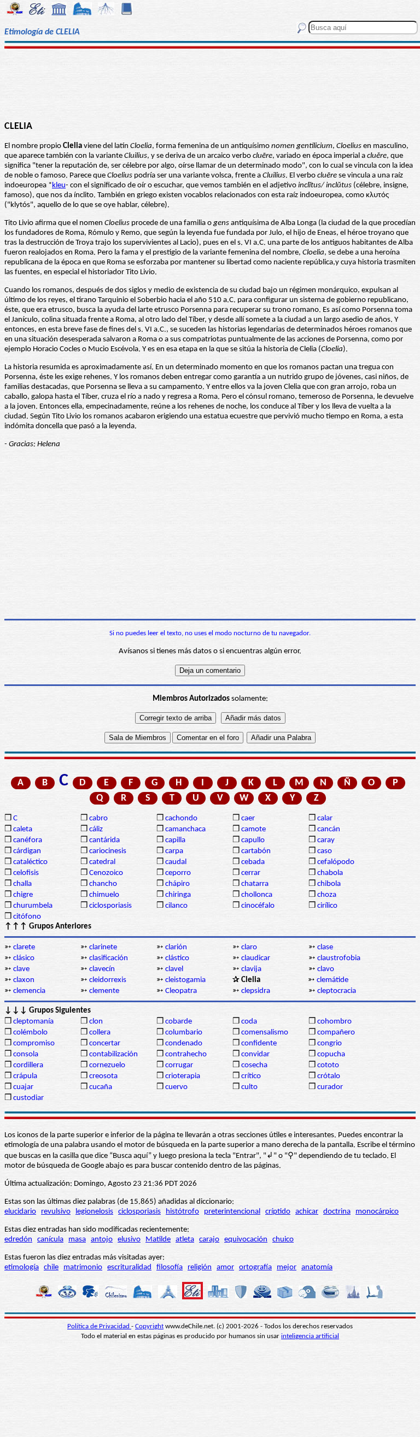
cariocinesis (107, 851)
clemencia (29, 991)
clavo (325, 969)
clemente (104, 991)
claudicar (255, 958)
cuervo (176, 1087)
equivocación (245, 1239)
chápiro (177, 884)
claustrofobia (338, 958)
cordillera (28, 1065)
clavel (174, 969)
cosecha (254, 1065)
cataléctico (30, 862)
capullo (253, 840)
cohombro (334, 1022)
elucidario (20, 1212)
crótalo (328, 1076)
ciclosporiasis (110, 906)
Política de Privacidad (99, 1326)
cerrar (250, 873)
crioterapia (182, 1076)
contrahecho (186, 1054)
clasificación (108, 958)
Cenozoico (106, 873)
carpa (174, 851)
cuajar (23, 1087)
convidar (255, 1054)
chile (51, 1267)
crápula (25, 1076)
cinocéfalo (258, 906)
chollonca (256, 895)
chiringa (178, 895)
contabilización (113, 1054)
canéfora (27, 840)
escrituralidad (129, 1267)
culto (249, 1087)
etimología (21, 1267)
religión (200, 1267)
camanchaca (185, 829)
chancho (103, 884)
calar (324, 818)
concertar (104, 1043)
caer (248, 818)
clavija (251, 969)
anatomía (316, 1267)
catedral (102, 862)
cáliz (96, 829)
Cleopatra (181, 991)
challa (22, 884)
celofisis (26, 873)
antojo (102, 1239)
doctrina (337, 1212)
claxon (23, 980)
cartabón (256, 851)
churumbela (32, 906)
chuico (283, 1239)
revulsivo (56, 1212)
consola (25, 1054)
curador (330, 1087)
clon (96, 1022)
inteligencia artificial (310, 1336)
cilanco (176, 906)
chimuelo (104, 895)
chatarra (255, 884)
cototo (328, 1065)
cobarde (178, 1022)
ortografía (255, 1267)
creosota (103, 1076)
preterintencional (232, 1212)
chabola (330, 873)
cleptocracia (336, 991)
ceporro (178, 873)
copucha (331, 1054)
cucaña (100, 1087)
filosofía (169, 1267)
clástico (177, 958)
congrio (329, 1043)
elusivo (129, 1239)
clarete (24, 947)
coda (249, 1022)
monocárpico (377, 1212)
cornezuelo (107, 1065)
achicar (306, 1212)
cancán (328, 829)
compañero (336, 1032)
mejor (286, 1267)
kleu (59, 185)
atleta (185, 1239)
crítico (251, 1076)
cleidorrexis (107, 980)
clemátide (332, 980)
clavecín (102, 969)
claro (249, 947)
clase (325, 947)
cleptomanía (33, 1022)
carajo (209, 1239)
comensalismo (264, 1032)
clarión (176, 947)
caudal (175, 862)
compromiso (34, 1043)
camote (253, 829)
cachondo (181, 818)
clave (21, 969)
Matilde (158, 1239)
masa (77, 1239)
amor (225, 1267)
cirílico (327, 906)
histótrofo (182, 1212)
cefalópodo (335, 862)
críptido (277, 1212)
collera (99, 1032)
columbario (183, 1032)
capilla (175, 840)
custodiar (28, 1098)
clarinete (103, 947)
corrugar (179, 1065)
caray (326, 840)
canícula (50, 1239)
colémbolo (30, 1032)
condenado (183, 1043)
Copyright (149, 1326)
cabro (98, 818)
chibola (329, 884)
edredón (18, 1239)
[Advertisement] (210, 83)
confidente (259, 1043)
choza (326, 895)
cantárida (104, 840)
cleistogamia (185, 980)
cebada (253, 862)
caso (324, 851)
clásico (23, 958)
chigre (23, 895)
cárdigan (27, 851)
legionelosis (94, 1212)
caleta (22, 829)
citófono (27, 917)
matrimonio (82, 1267)
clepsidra (255, 991)
